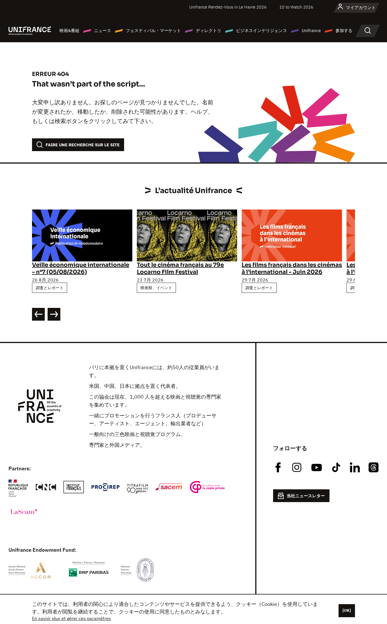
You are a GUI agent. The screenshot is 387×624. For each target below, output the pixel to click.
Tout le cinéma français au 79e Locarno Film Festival (180, 268)
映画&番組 (69, 30)
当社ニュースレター (306, 495)
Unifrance (311, 30)
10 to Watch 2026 (296, 7)
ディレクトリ (208, 30)
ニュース (102, 30)
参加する (343, 30)
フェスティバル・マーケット (153, 30)
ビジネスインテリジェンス (261, 30)
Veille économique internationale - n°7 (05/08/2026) (80, 268)
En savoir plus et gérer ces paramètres (71, 618)
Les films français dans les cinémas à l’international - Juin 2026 (292, 268)
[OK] (347, 610)
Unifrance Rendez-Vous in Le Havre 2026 (228, 7)
